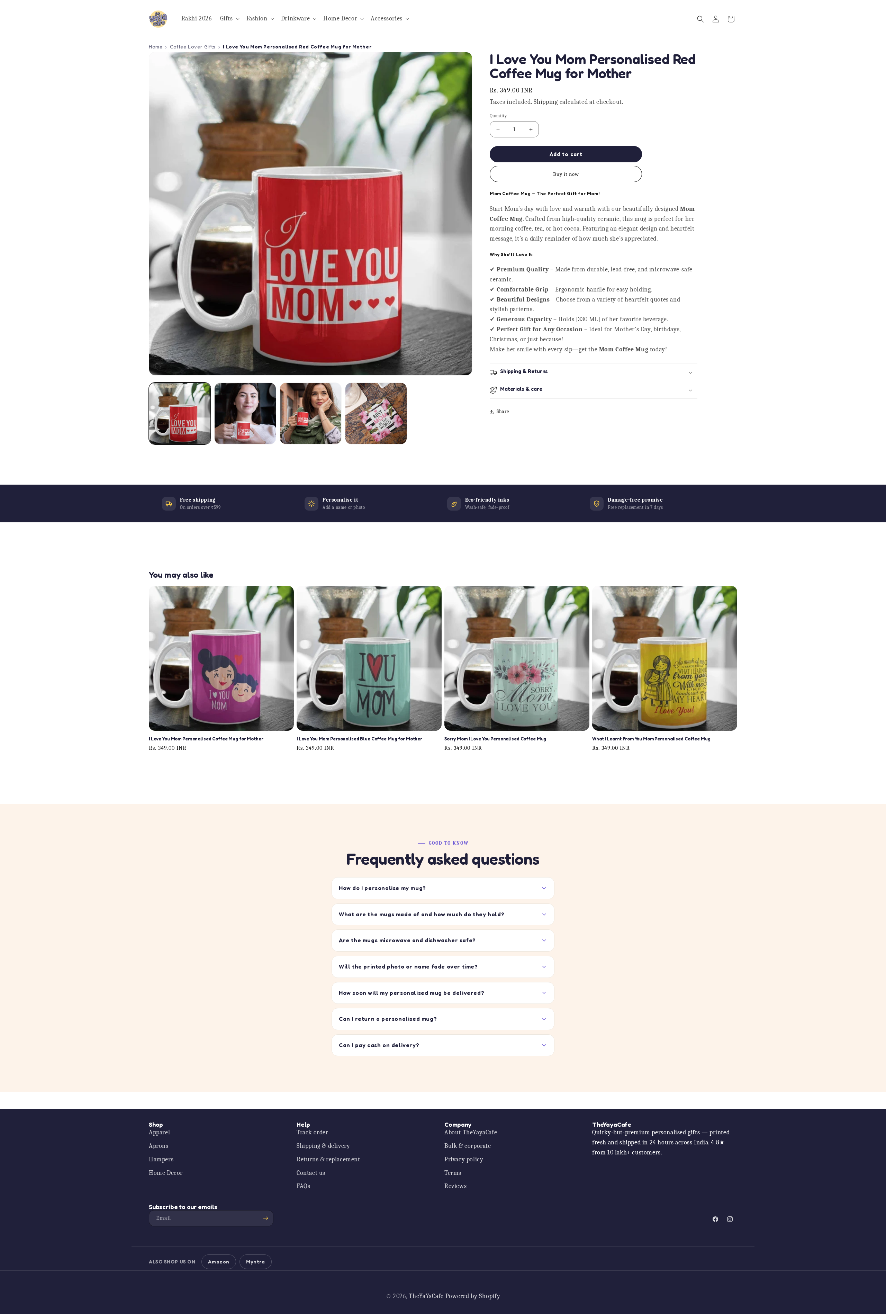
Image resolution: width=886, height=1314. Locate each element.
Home (155, 47)
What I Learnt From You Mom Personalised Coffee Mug (651, 739)
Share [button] (503, 412)
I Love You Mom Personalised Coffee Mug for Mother (206, 739)
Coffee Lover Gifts (193, 47)
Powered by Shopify (472, 1296)
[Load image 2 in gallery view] (245, 413)
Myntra (255, 1261)
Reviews (455, 1186)
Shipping (546, 102)
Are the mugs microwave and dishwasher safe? (407, 940)
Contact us (311, 1173)
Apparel (159, 1132)
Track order (312, 1132)
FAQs (303, 1186)
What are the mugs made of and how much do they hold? (421, 914)
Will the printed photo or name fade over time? (408, 966)
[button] (229, 19)
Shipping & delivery (323, 1146)
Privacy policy (463, 1159)
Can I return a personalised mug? (388, 1018)
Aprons (159, 1146)
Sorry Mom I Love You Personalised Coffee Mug (495, 739)
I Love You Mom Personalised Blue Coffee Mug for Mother (359, 739)
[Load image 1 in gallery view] (180, 413)
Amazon (218, 1261)
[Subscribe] (265, 1218)
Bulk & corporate (467, 1146)
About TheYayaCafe (470, 1132)
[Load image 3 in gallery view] (311, 413)
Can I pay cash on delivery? (379, 1045)
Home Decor (166, 1173)
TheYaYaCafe (426, 1296)
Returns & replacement (328, 1159)
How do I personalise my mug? (382, 887)
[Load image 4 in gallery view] (376, 413)
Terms (452, 1173)
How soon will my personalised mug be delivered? (411, 992)
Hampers (161, 1159)
